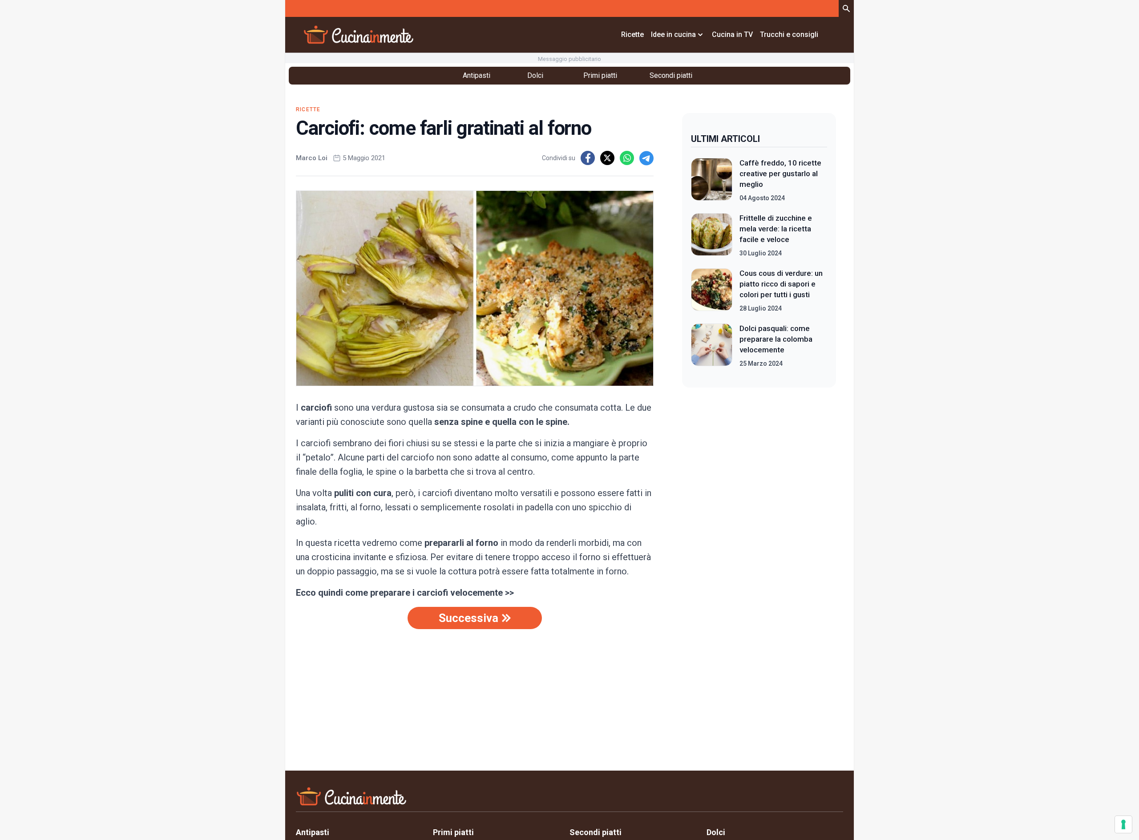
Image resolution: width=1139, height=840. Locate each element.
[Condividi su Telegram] (646, 158)
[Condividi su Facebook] (588, 158)
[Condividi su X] (607, 158)
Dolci (535, 75)
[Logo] (358, 34)
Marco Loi (311, 158)
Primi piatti (600, 75)
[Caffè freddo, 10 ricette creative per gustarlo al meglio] (711, 180)
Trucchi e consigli (789, 34)
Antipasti (476, 75)
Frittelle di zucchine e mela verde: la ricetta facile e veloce (775, 229)
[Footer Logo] (569, 798)
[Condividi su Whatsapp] (627, 158)
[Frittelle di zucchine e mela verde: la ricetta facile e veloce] (711, 235)
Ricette (632, 34)
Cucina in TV (732, 34)
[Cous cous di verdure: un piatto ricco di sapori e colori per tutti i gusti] (711, 290)
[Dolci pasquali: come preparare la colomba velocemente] (711, 345)
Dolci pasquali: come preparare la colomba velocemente (775, 339)
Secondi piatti (671, 75)
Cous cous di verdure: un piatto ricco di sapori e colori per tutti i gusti (781, 284)
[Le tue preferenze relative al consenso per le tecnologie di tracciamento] (1123, 824)
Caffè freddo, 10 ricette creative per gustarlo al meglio (780, 173)
